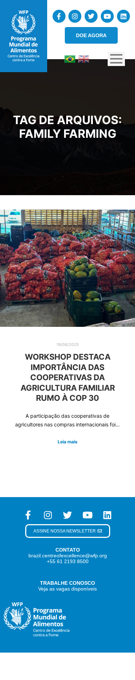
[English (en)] (83, 58)
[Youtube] (107, 16)
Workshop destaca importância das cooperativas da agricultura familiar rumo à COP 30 (68, 377)
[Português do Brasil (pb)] (69, 58)
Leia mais (67, 441)
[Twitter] (91, 16)
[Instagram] (74, 16)
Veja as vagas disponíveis (67, 589)
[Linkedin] (123, 16)
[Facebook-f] (59, 16)
